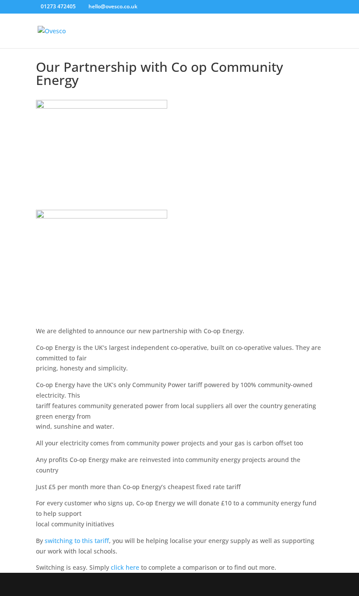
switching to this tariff (77, 540)
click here (125, 567)
